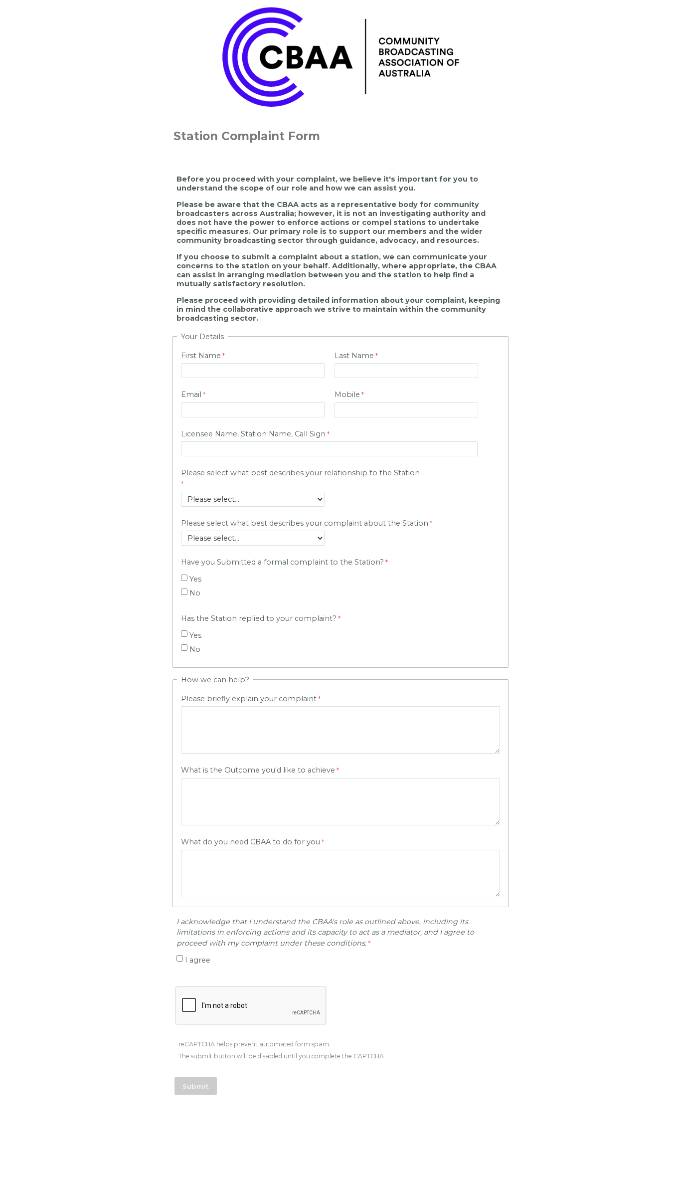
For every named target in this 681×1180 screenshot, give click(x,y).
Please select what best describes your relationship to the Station (300, 472)
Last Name (354, 355)
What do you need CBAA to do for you (250, 841)
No (194, 593)
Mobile (347, 394)
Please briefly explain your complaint (249, 698)
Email (191, 394)
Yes (195, 579)
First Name (201, 355)
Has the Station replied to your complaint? (259, 618)
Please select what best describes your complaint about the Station (304, 523)
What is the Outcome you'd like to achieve (258, 770)
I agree (197, 960)
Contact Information (340, 1136)
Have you (282, 562)
